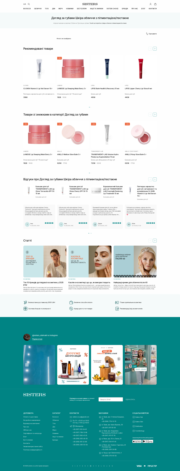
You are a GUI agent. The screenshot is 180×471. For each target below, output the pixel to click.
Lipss (92, 85)
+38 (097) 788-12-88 (80, 432)
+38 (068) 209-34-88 (109, 449)
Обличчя (55, 420)
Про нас (26, 427)
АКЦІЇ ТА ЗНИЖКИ (96, 8)
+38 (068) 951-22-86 (80, 442)
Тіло (54, 423)
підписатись (130, 399)
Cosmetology (139, 431)
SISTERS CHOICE (112, 8)
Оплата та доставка (30, 417)
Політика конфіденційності (32, 450)
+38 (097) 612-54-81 (80, 429)
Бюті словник (28, 440)
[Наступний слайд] (155, 49)
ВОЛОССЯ (27, 8)
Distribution (139, 426)
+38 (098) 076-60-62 (109, 456)
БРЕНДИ (125, 8)
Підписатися (37, 339)
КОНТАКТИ (153, 8)
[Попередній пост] (27, 365)
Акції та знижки (57, 437)
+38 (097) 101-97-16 (108, 435)
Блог (25, 437)
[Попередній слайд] (150, 49)
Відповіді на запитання (31, 423)
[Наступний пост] (153, 365)
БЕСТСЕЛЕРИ (82, 8)
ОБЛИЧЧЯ (37, 8)
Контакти (26, 443)
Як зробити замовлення (31, 420)
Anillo (59, 151)
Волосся (55, 417)
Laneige (59, 85)
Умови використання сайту (33, 446)
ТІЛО (47, 8)
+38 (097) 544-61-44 (109, 441)
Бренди (55, 440)
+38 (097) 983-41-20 (80, 435)
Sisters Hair (139, 417)
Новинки (55, 433)
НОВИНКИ (69, 8)
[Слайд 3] (91, 233)
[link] (155, 4)
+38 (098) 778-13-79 (109, 421)
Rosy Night (134, 151)
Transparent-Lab (97, 151)
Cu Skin (25, 85)
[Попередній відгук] (150, 179)
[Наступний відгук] (155, 179)
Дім (53, 427)
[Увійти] (150, 4)
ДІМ (53, 8)
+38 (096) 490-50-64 (80, 445)
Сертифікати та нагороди (32, 433)
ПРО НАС (134, 8)
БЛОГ (143, 8)
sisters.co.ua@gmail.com (81, 417)
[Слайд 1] (88, 233)
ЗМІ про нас (27, 430)
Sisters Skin (139, 422)
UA (24, 4)
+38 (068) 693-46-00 (80, 438)
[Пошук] (28, 4)
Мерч (54, 430)
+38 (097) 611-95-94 (109, 427)
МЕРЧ (61, 8)
